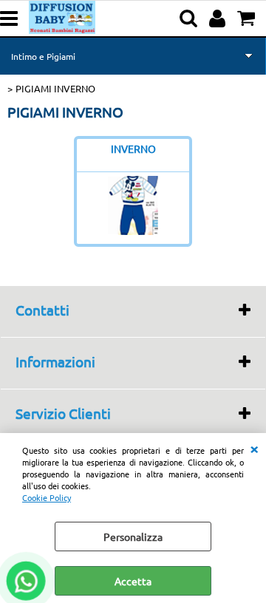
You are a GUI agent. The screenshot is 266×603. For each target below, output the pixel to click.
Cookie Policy (46, 497)
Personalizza (133, 536)
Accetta (133, 580)
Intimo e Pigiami (43, 56)
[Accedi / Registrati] (219, 18)
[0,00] (248, 18)
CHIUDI (254, 447)
